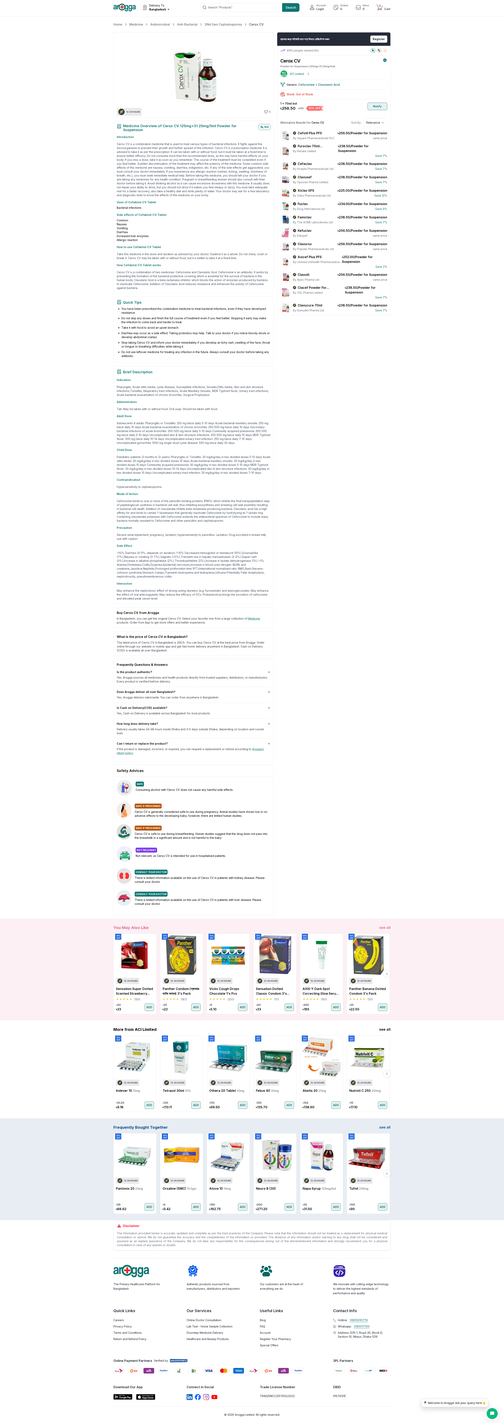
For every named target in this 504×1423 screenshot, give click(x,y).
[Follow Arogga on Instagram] (206, 1397)
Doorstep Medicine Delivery (205, 1332)
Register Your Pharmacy (275, 1339)
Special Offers (269, 1345)
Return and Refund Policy (129, 1339)
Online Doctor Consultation (204, 1320)
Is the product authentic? (134, 672)
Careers (118, 1320)
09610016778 (359, 1320)
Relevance (373, 122)
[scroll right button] (387, 974)
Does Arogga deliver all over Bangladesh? (146, 692)
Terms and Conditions (127, 1332)
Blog (263, 1320)
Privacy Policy (122, 1326)
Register (379, 39)
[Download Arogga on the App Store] (145, 1397)
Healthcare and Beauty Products (208, 1339)
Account (265, 1332)
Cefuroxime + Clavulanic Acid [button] (319, 84)
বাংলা (266, 127)
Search (291, 7)
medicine (254, 618)
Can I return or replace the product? (142, 743)
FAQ (262, 1326)
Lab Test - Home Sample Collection (210, 1326)
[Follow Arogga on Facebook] (198, 1397)
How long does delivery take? (137, 723)
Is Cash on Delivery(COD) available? (142, 707)
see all (385, 927)
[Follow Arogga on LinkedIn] (190, 1397)
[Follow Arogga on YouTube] (214, 1397)
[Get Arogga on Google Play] (122, 1397)
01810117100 (362, 1326)
